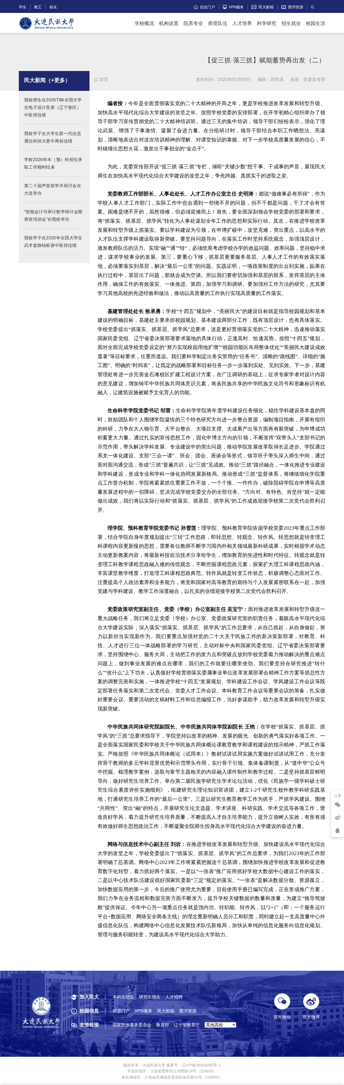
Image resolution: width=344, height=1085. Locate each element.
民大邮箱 (263, 7)
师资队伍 (217, 23)
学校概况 (144, 23)
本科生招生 (123, 997)
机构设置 (168, 23)
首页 (101, 79)
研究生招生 (149, 997)
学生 (22, 7)
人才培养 (242, 23)
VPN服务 (233, 7)
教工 (38, 7)
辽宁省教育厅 (187, 1025)
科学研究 (266, 23)
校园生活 (315, 23)
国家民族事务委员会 (132, 1025)
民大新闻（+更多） (47, 80)
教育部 (162, 1025)
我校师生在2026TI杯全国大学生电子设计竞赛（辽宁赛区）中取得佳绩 (53, 107)
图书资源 (294, 7)
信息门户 (204, 7)
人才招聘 (173, 997)
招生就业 (291, 23)
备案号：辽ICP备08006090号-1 (193, 1065)
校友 (53, 7)
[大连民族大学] (47, 23)
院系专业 (193, 23)
